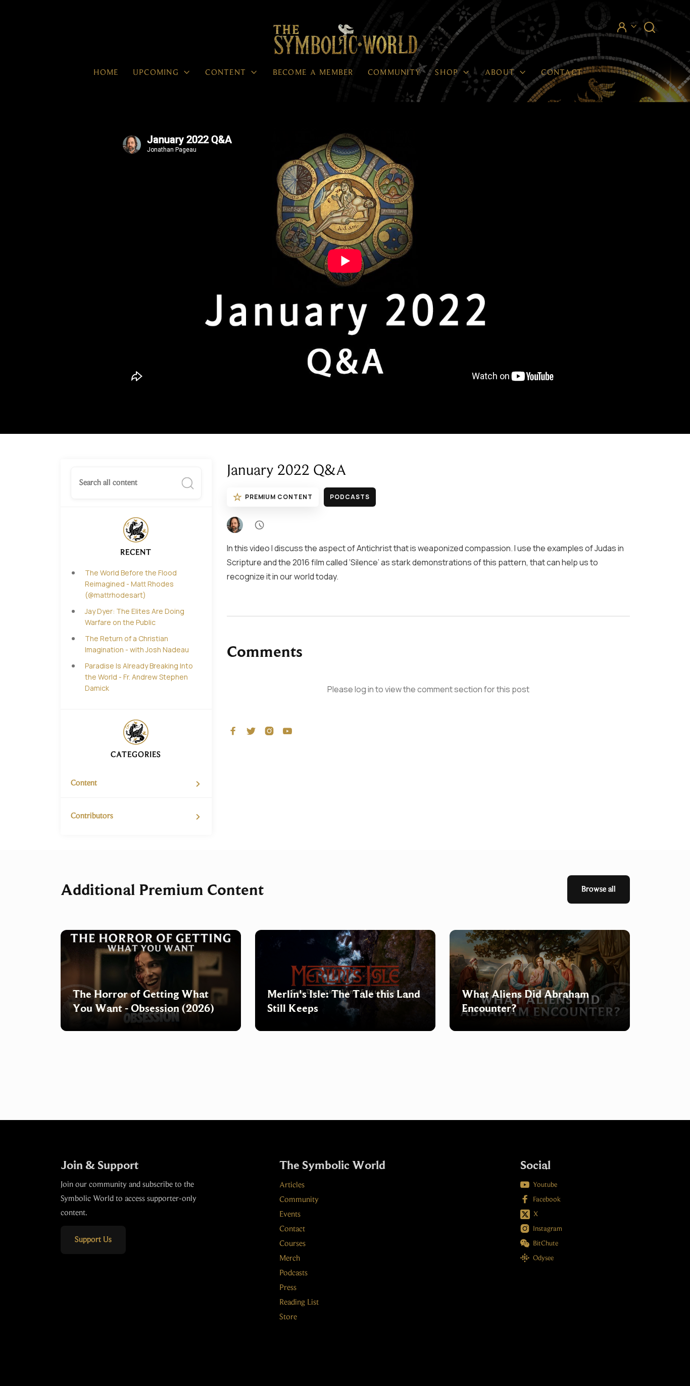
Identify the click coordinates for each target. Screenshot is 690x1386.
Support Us (93, 1240)
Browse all (598, 889)
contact (561, 73)
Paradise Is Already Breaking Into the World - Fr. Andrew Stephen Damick (139, 677)
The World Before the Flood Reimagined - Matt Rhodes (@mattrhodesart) (131, 584)
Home (106, 73)
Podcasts (350, 497)
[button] (162, 73)
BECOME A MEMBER (313, 73)
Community (394, 73)
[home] (345, 40)
